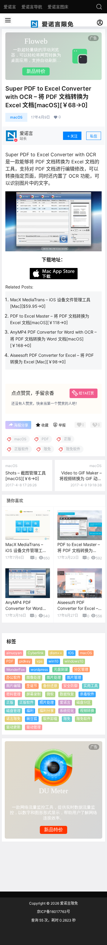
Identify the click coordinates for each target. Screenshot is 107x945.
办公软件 (13, 677)
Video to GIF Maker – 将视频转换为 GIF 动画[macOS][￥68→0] (80, 478)
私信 (93, 136)
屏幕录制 (33, 694)
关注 (74, 136)
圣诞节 (31, 686)
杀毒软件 (87, 694)
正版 (9, 702)
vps (40, 661)
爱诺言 (65, 702)
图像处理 (33, 677)
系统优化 (67, 710)
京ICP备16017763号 (53, 911)
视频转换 (87, 710)
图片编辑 (13, 686)
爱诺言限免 (68, 903)
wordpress (39, 669)
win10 (53, 661)
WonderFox (15, 669)
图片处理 (54, 677)
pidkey (25, 661)
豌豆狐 (31, 719)
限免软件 (83, 719)
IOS (71, 653)
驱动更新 (13, 727)
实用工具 (91, 686)
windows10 (74, 661)
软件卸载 (50, 719)
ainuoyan (14, 653)
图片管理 (74, 677)
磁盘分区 (83, 702)
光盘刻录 (61, 669)
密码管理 (13, 694)
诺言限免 (13, 719)
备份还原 (50, 686)
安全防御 (70, 686)
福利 (30, 710)
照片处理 (47, 702)
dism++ (56, 653)
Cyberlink (36, 653)
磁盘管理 (13, 710)
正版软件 (26, 702)
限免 (66, 719)
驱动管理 (33, 727)
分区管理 (81, 669)
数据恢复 (67, 694)
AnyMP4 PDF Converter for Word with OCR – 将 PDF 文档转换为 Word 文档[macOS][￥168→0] (53, 338)
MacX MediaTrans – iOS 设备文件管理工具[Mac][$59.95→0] (26, 550)
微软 (50, 694)
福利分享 (47, 710)
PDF (9, 661)
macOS (16, 117)
